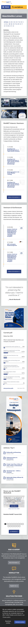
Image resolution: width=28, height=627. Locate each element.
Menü (7, 7)
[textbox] (19, 7)
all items (6, 22)
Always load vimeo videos (14, 508)
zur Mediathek (13, 531)
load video (13, 506)
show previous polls (8, 388)
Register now (13, 585)
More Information (13, 562)
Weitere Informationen (13, 197)
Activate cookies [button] (19, 622)
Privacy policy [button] (6, 617)
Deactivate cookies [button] (8, 622)
